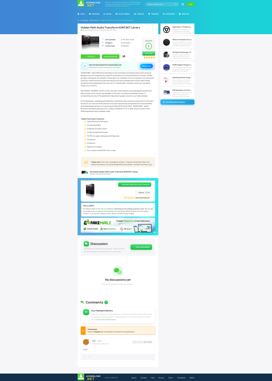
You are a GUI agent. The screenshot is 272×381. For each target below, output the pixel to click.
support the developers (106, 211)
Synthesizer (107, 174)
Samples (140, 14)
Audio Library (124, 14)
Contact (144, 378)
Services (185, 14)
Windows (95, 14)
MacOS (108, 14)
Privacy (161, 378)
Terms (170, 378)
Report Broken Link (110, 57)
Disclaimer (181, 378)
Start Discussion (143, 247)
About (134, 378)
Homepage (84, 20)
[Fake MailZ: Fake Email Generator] (118, 225)
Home (82, 14)
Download (91, 56)
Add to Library (148, 53)
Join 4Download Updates (175, 102)
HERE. (150, 164)
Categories (170, 14)
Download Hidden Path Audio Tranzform (135, 184)
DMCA (192, 378)
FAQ (152, 378)
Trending (155, 14)
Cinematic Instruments (96, 174)
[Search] (176, 4)
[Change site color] (182, 4)
